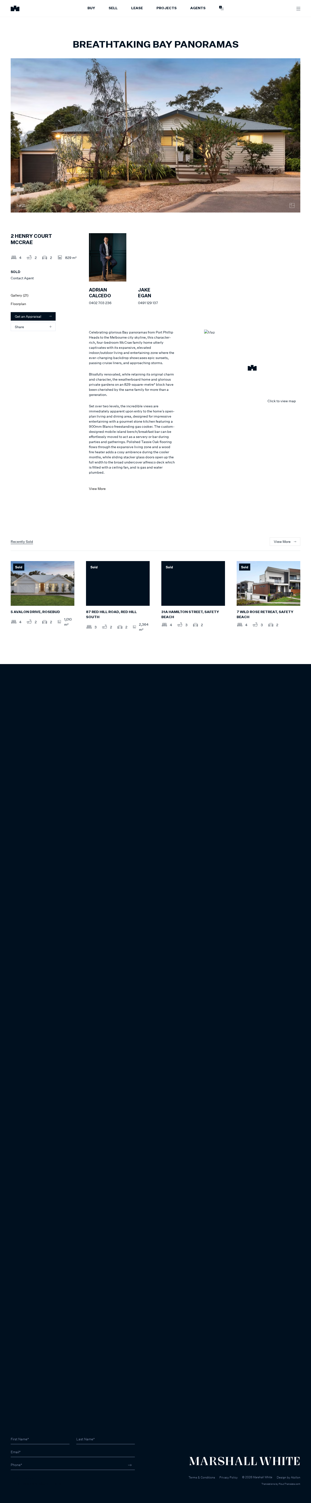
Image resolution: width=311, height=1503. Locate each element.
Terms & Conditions (202, 1477)
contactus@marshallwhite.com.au (37, 1483)
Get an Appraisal (28, 316)
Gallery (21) (19, 295)
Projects (166, 8)
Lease (137, 8)
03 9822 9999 (22, 1478)
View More (97, 489)
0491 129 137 (148, 303)
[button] (252, 368)
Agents (198, 8)
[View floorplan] (292, 205)
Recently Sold (22, 541)
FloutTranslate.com (289, 1483)
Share (19, 327)
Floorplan (18, 304)
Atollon (295, 1477)
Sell (113, 8)
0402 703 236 (100, 303)
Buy (91, 8)
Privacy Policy (228, 1477)
